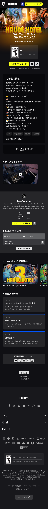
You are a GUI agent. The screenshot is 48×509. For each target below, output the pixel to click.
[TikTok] (28, 360)
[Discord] (24, 360)
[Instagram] (32, 360)
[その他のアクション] (34, 223)
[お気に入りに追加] (32, 64)
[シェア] (37, 64)
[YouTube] (16, 360)
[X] (20, 360)
